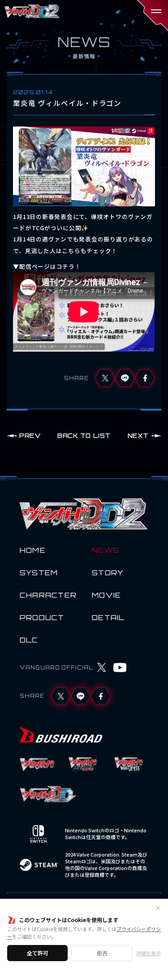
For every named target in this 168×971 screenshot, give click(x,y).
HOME (33, 550)
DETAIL (108, 617)
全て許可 (37, 953)
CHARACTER (48, 594)
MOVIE (106, 594)
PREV (30, 435)
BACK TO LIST (84, 435)
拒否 (102, 953)
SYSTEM (39, 572)
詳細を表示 (148, 953)
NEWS (105, 550)
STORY (108, 572)
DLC (29, 639)
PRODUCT (42, 617)
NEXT (138, 435)
